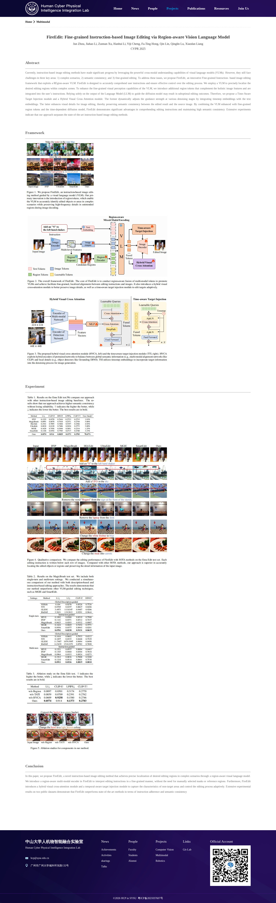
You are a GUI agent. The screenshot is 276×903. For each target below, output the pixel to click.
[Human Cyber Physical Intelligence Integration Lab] (57, 8)
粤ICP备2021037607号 (150, 898)
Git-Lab (187, 849)
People (153, 8)
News (135, 8)
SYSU (133, 898)
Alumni (132, 860)
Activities (106, 855)
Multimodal (43, 21)
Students (132, 855)
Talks (104, 866)
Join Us (243, 8)
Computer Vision (165, 849)
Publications (196, 8)
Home (118, 8)
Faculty (132, 849)
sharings (105, 860)
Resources (221, 8)
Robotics (160, 860)
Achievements (108, 849)
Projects (172, 8)
